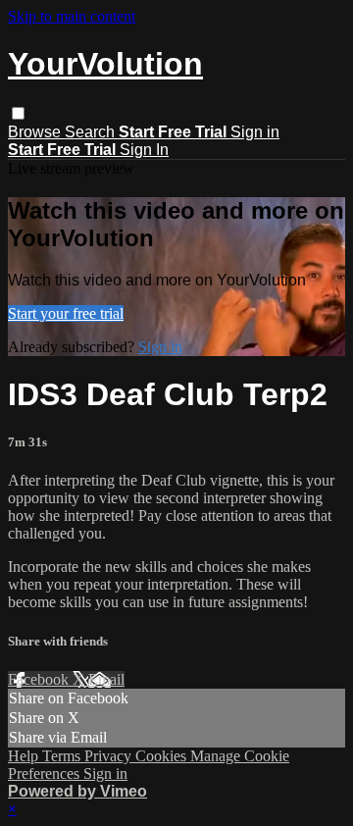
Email (106, 679)
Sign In (144, 149)
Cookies (162, 756)
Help (25, 756)
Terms (63, 756)
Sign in (254, 132)
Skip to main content (71, 16)
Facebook (40, 679)
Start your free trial (66, 313)
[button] (18, 113)
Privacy (109, 756)
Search (92, 132)
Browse (36, 132)
